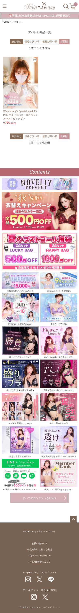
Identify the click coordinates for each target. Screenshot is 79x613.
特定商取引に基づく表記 (39, 549)
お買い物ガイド (39, 543)
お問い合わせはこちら (39, 562)
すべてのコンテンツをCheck (40, 498)
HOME (5, 21)
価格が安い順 (32, 41)
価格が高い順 (50, 41)
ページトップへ (73, 519)
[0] (73, 7)
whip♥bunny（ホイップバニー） (39, 531)
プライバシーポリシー (39, 556)
